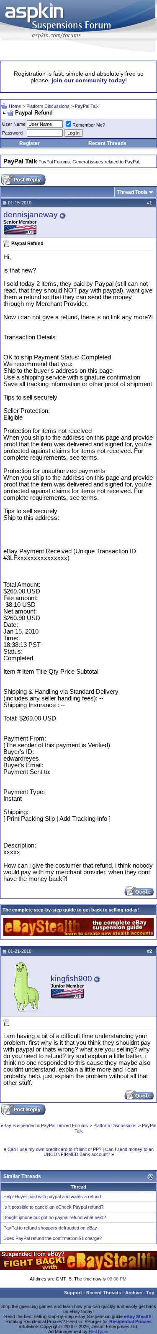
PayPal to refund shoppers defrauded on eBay (50, 1227)
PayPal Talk (87, 106)
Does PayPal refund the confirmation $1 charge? (52, 1238)
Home (15, 106)
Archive (133, 1292)
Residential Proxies (130, 1321)
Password (12, 132)
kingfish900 (71, 978)
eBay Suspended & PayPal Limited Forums (44, 1125)
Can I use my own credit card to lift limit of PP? (54, 1149)
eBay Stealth (138, 1316)
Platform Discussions (47, 106)
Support (73, 1292)
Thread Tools (132, 192)
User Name (14, 124)
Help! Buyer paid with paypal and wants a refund (52, 1196)
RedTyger (99, 1331)
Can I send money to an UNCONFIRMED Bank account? (99, 1152)
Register (29, 143)
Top (150, 1292)
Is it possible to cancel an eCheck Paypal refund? (53, 1206)
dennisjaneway (30, 214)
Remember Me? (88, 124)
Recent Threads (107, 143)
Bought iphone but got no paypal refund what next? (54, 1217)
